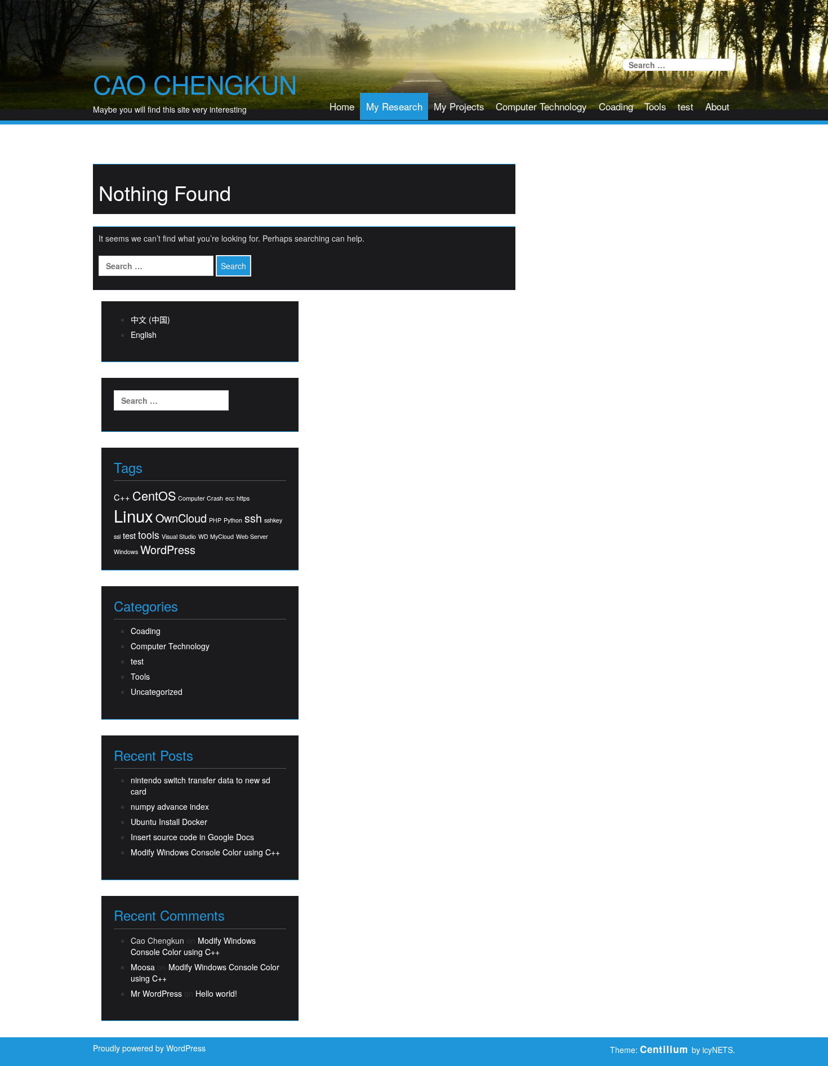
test (685, 106)
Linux (133, 515)
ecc (229, 498)
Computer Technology (541, 106)
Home (342, 106)
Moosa (143, 967)
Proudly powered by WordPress (149, 1048)
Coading (616, 106)
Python (233, 520)
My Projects (459, 106)
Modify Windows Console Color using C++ (205, 852)
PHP (215, 520)
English (144, 334)
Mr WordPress (156, 993)
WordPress (167, 549)
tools (148, 535)
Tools (655, 106)
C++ (122, 497)
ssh (253, 518)
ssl (117, 536)
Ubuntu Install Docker (169, 821)
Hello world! (216, 993)
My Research (394, 106)
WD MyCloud (216, 536)
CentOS (154, 495)
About (717, 106)
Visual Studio (179, 536)
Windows (126, 551)
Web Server (252, 536)
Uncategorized (156, 691)
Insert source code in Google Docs (192, 836)
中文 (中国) (150, 319)
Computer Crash (200, 498)
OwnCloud (181, 518)
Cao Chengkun (195, 84)
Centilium (664, 1049)
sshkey (273, 520)
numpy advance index (170, 806)
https (243, 498)
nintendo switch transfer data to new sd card (200, 785)
